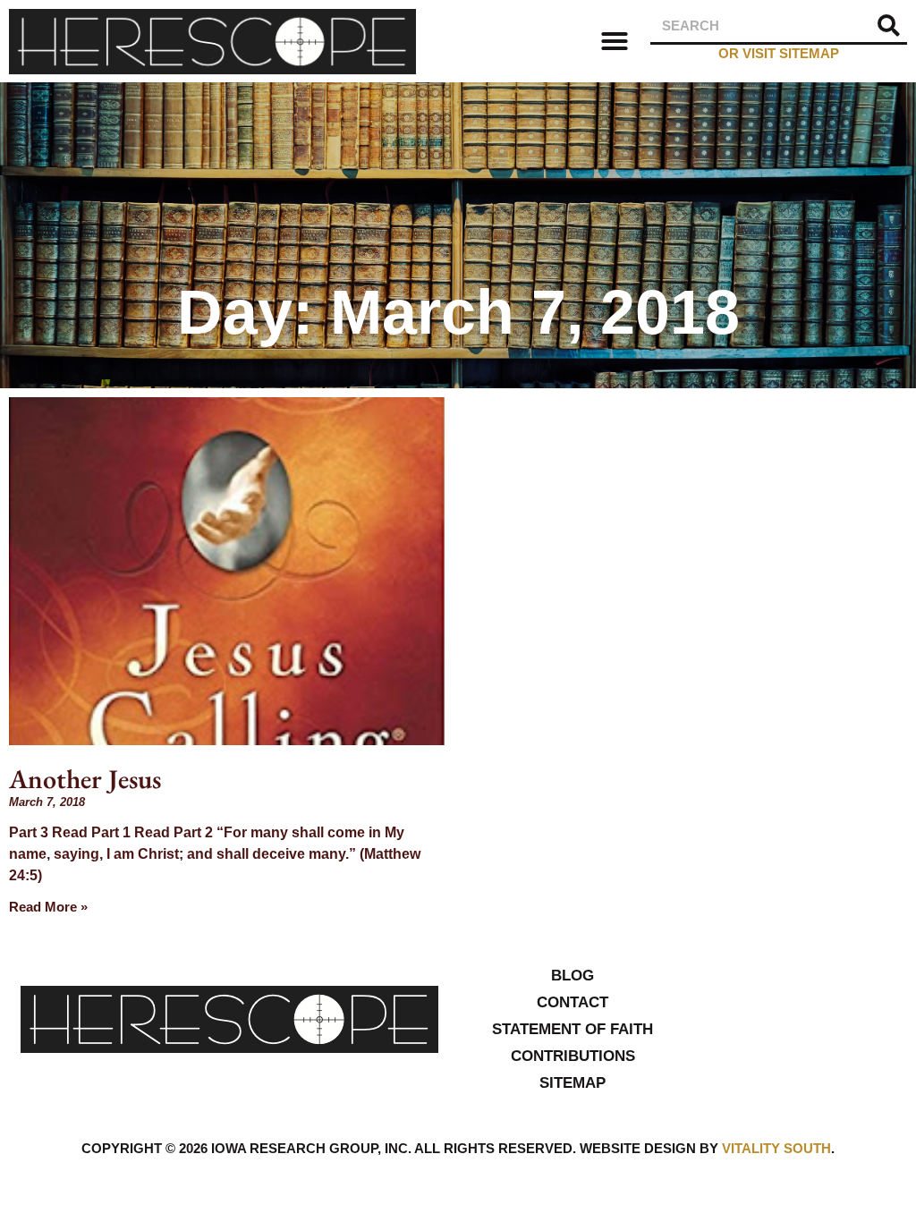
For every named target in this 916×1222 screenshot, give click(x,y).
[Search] (889, 25)
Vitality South (776, 1148)
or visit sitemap (778, 53)
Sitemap (572, 1082)
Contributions (573, 1056)
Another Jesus (85, 778)
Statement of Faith (572, 1029)
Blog (572, 975)
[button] (614, 41)
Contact (572, 1002)
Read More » (48, 906)
